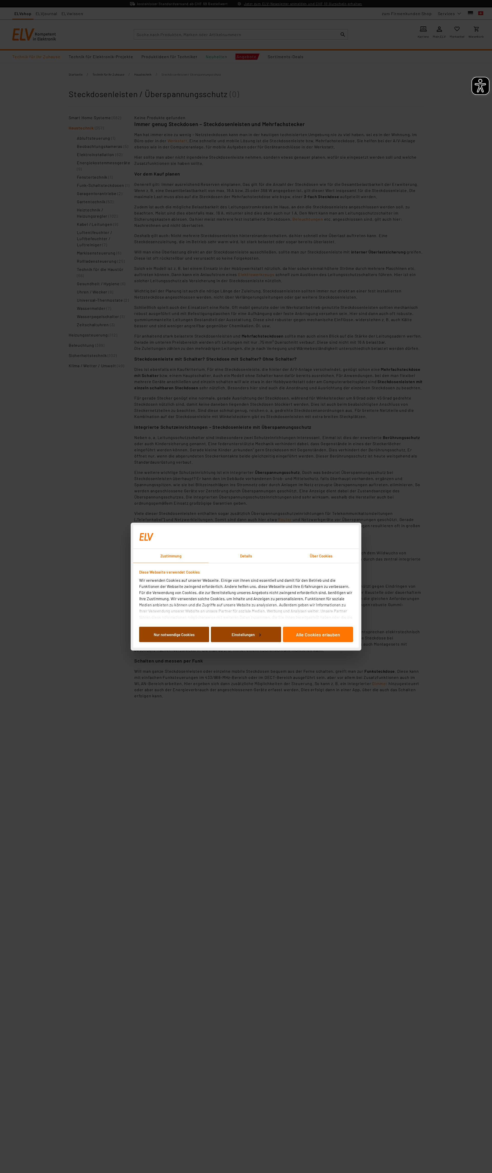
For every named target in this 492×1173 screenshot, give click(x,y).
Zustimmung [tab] (170, 555)
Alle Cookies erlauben (318, 634)
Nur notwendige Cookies (174, 634)
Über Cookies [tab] (321, 555)
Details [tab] (246, 555)
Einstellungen (243, 634)
